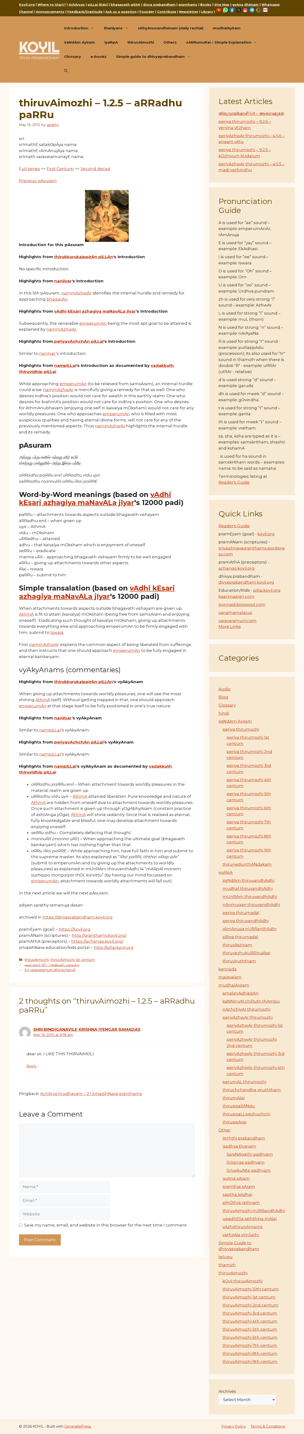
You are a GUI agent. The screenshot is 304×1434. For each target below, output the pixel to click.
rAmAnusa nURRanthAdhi (249, 928)
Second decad (95, 168)
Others (170, 42)
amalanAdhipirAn (241, 993)
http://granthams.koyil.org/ (99, 935)
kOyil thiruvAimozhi (242, 1281)
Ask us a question (121, 12)
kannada (227, 969)
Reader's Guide (234, 482)
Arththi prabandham (244, 1138)
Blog (223, 697)
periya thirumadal (241, 912)
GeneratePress (77, 1426)
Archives (227, 1391)
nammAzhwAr (76, 293)
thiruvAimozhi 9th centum (250, 1361)
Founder (146, 12)
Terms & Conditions (268, 1426)
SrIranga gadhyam (246, 1162)
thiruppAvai (235, 1122)
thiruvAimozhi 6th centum (250, 1337)
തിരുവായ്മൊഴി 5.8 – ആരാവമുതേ (251, 113)
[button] (65, 71)
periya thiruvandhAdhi (246, 920)
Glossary (72, 56)
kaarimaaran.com (236, 596)
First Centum (60, 168)
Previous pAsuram (38, 180)
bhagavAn (57, 299)
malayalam (230, 977)
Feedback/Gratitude (85, 12)
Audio (224, 689)
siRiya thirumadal (240, 936)
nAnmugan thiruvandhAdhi (251, 904)
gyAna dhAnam (245, 4)
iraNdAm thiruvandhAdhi (248, 880)
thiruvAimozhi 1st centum (72, 960)
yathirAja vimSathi (241, 1234)
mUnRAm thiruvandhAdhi (250, 896)
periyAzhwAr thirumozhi (248, 1017)
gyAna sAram (236, 1178)
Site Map (221, 4)
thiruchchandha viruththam (252, 1089)
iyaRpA (111, 42)
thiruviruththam (239, 961)
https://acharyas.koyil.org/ (97, 941)
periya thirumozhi (241, 729)
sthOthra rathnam (241, 1202)
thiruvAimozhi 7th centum (250, 1345)
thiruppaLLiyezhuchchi (246, 1114)
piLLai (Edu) (98, 4)
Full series (29, 168)
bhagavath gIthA (125, 4)
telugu (225, 1256)
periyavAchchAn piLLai (78, 341)
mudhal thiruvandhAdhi (248, 888)
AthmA (26, 614)
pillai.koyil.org (266, 590)
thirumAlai (233, 1098)
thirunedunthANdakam (247, 864)
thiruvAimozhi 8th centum (250, 1353)
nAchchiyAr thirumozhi (246, 1009)
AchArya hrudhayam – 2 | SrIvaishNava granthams (91, 1093)
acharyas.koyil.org (236, 568)
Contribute (166, 12)
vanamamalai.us (235, 612)
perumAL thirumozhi (244, 1081)
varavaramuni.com (237, 620)
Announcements (50, 12)
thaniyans (113, 28)
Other (224, 1130)
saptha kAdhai (237, 1194)
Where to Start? (52, 4)
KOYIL (39, 47)
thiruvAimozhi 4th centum (250, 1321)
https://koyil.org (74, 929)
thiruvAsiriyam (237, 944)
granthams (187, 4)
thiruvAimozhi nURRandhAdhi (254, 1210)
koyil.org (266, 534)
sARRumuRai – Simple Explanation (218, 42)
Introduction (76, 28)
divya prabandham (159, 4)
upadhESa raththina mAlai (249, 1218)
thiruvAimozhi (140, 42)
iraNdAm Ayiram (79, 42)
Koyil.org (27, 4)
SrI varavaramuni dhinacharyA (49, 970)
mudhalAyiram (227, 28)
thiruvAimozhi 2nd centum (250, 1305)
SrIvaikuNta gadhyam (249, 1170)
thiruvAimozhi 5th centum (250, 1329)
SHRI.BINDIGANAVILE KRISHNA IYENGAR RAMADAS (86, 1029)
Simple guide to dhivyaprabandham (150, 56)
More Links (229, 626)
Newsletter (188, 12)
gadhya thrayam (239, 1146)
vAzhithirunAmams (243, 1226)
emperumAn (93, 323)
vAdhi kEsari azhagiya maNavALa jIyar (95, 311)
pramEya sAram (239, 1186)
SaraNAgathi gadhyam (250, 1154)
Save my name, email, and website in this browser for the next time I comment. (105, 1225)
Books (205, 4)
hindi (223, 713)
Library (207, 12)
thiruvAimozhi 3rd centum (250, 1313)
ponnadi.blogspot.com (242, 604)
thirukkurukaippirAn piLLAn (83, 256)
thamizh (227, 1265)
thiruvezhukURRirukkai (246, 953)
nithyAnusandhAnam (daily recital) (170, 28)
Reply (31, 1066)
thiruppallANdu (239, 1106)
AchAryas (77, 4)
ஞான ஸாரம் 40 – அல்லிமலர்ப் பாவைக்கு (52, 965)
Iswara (56, 632)
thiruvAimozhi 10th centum (251, 1289)
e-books (98, 56)
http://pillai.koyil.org (113, 947)
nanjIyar (63, 281)
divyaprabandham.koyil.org (246, 582)
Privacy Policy (233, 1426)
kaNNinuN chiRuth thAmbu (251, 1001)
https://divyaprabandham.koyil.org (78, 917)
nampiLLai (65, 365)
